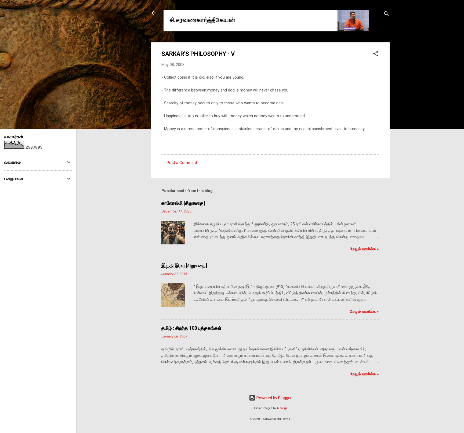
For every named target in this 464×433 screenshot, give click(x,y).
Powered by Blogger (273, 397)
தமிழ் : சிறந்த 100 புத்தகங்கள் (191, 328)
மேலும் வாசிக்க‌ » (364, 249)
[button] (375, 54)
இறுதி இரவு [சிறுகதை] (184, 265)
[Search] (386, 14)
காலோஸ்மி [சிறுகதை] (183, 203)
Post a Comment (182, 162)
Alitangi (282, 408)
